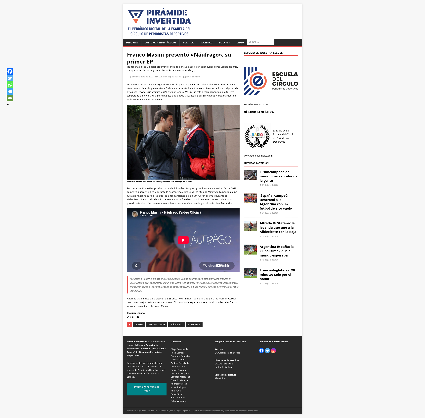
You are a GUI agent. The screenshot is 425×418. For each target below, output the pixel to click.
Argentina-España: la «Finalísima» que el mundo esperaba (277, 250)
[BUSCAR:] (260, 41)
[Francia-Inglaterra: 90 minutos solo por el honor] (250, 276)
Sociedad (206, 42)
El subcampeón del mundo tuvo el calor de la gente (279, 176)
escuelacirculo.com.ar (256, 104)
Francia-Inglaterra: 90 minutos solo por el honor (277, 274)
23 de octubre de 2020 (142, 76)
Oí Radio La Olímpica (259, 112)
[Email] (10, 98)
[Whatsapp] (10, 84)
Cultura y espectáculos (160, 42)
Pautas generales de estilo (147, 389)
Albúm (139, 324)
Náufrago (176, 324)
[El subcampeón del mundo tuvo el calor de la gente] (250, 177)
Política (188, 42)
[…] (193, 70)
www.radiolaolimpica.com (258, 155)
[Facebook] (10, 71)
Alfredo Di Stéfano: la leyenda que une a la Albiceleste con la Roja (278, 227)
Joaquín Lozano (193, 76)
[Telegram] (10, 91)
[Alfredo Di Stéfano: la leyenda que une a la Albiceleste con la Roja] (250, 229)
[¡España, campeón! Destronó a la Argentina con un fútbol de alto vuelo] (250, 201)
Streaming (194, 324)
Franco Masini (157, 324)
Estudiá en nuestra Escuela (264, 53)
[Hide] (8, 104)
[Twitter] (10, 78)
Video (240, 42)
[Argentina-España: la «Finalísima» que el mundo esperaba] (250, 252)
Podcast (224, 42)
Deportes (132, 42)
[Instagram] (273, 350)
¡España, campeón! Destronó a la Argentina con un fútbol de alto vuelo (276, 202)
